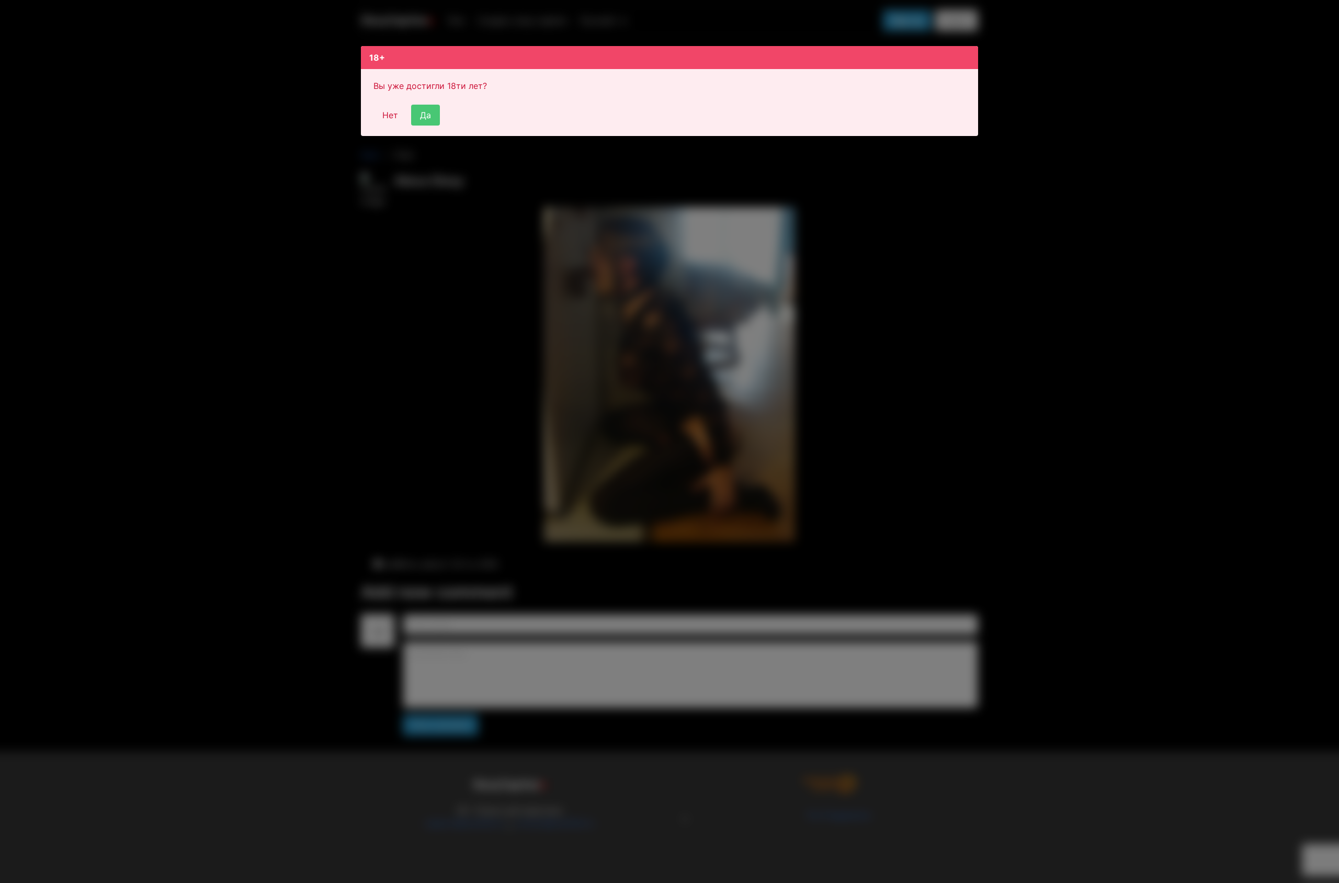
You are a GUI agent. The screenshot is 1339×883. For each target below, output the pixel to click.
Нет (390, 115)
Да (425, 115)
